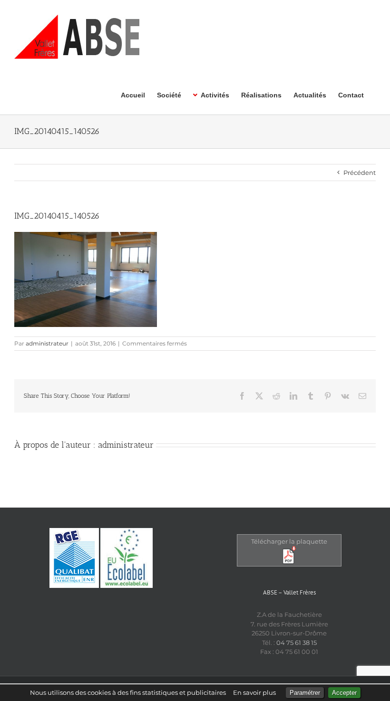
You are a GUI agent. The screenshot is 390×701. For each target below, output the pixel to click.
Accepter (344, 692)
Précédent (359, 172)
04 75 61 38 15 (296, 642)
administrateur (47, 343)
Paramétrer (305, 692)
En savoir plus (254, 692)
